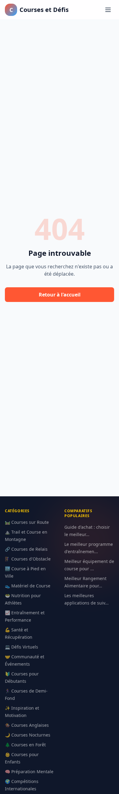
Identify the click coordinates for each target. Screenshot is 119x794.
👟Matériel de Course (27, 586)
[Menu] (108, 10)
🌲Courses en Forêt (25, 745)
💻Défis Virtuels (21, 647)
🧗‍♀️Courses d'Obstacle (28, 559)
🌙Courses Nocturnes (27, 735)
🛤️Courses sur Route (27, 522)
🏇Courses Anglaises (27, 725)
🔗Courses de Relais (26, 549)
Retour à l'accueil (60, 294)
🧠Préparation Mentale (29, 771)
